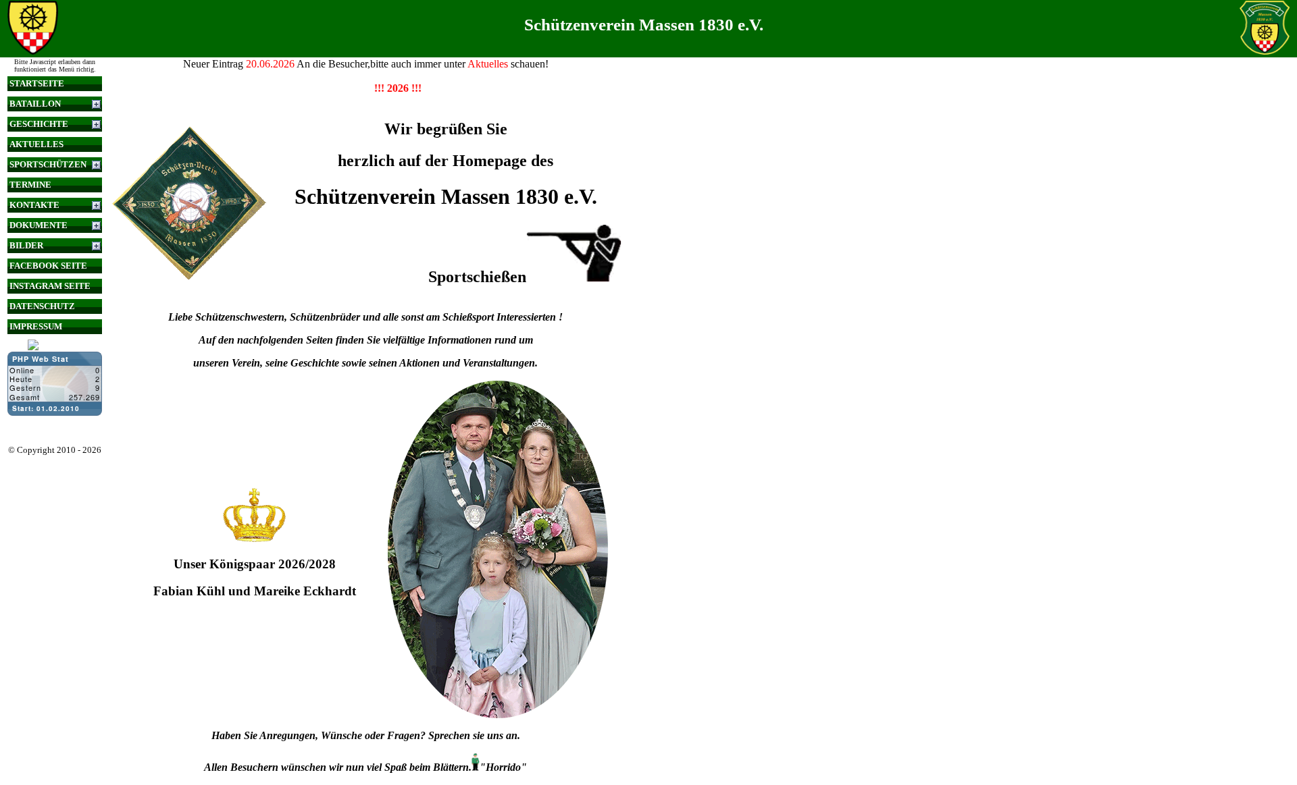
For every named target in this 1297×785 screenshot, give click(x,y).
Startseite (36, 83)
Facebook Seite (48, 266)
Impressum (35, 326)
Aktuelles (36, 144)
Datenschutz (42, 306)
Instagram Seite (50, 286)
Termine (30, 185)
